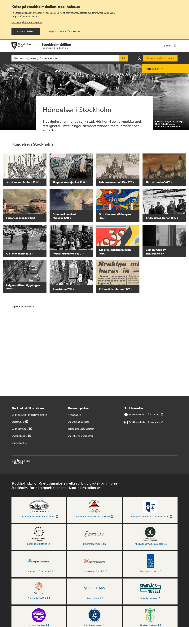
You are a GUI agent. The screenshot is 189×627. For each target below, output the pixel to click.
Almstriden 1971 (62, 289)
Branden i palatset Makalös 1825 (64, 216)
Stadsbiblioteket (19, 436)
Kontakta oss (74, 415)
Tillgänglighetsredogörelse (81, 429)
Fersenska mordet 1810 (20, 218)
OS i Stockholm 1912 (18, 253)
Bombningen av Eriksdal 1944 (156, 251)
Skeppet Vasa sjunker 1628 (69, 182)
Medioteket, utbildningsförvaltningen (29, 415)
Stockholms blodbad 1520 (22, 182)
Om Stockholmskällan (78, 422)
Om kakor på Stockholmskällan (26, 22)
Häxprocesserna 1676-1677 (115, 182)
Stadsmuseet (17, 422)
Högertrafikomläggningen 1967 (23, 287)
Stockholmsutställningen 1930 (115, 251)
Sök (123, 58)
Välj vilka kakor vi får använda (64, 31)
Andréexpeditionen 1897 (161, 218)
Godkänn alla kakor (26, 31)
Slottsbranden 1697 (158, 182)
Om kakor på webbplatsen (81, 436)
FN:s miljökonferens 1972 (114, 289)
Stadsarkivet (17, 443)
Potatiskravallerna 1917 (67, 253)
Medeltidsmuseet (19, 429)
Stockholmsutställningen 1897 (115, 216)
